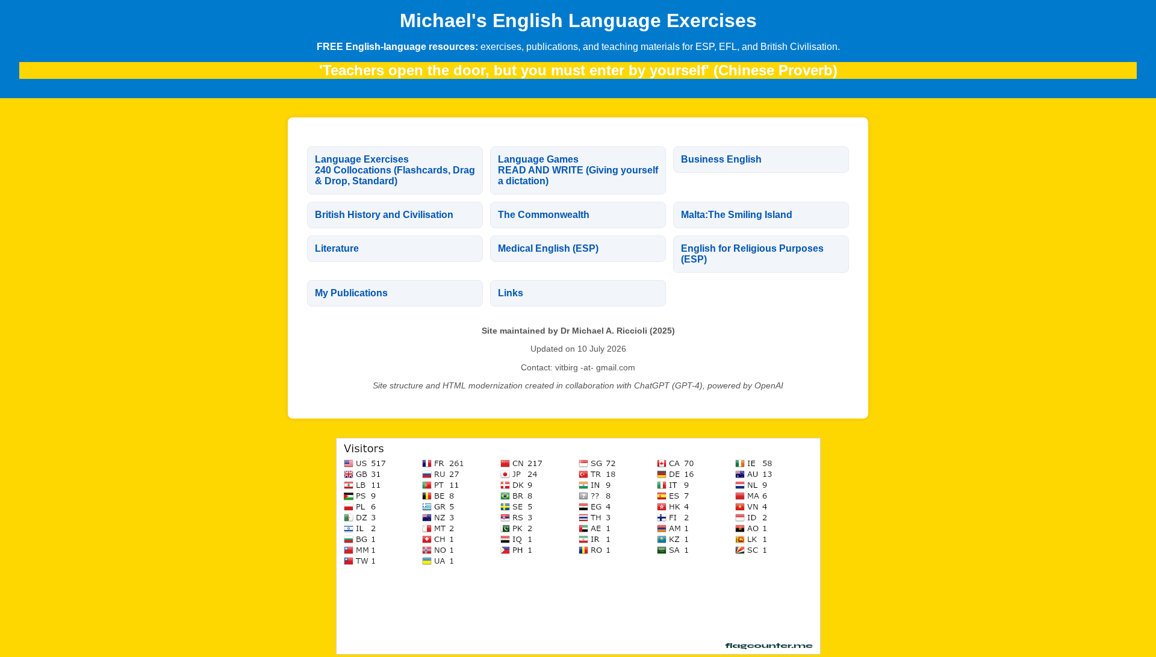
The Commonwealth (543, 215)
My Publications (351, 293)
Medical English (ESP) (548, 248)
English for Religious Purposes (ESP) (752, 253)
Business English (721, 159)
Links (510, 293)
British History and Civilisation (384, 215)
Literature (337, 248)
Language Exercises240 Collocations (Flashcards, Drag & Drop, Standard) (395, 170)
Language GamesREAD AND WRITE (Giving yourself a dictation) (578, 170)
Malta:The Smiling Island (736, 215)
